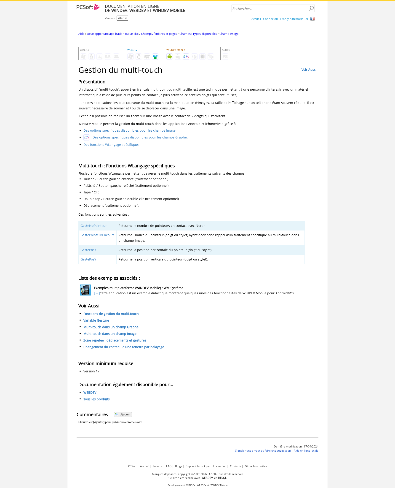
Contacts (235, 466)
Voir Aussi (309, 69)
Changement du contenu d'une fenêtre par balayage (123, 347)
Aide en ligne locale (306, 451)
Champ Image (228, 34)
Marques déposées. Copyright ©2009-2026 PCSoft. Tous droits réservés (197, 474)
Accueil (256, 19)
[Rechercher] (311, 8)
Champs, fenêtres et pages (159, 34)
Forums (158, 466)
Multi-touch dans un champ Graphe (111, 327)
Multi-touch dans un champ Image (109, 333)
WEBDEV (89, 392)
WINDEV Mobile (219, 485)
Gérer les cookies (256, 466)
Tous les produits (96, 399)
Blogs (178, 466)
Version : (111, 18)
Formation (219, 466)
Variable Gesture (96, 320)
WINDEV (190, 485)
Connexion (270, 19)
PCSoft (132, 466)
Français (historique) (294, 19)
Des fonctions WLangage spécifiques (111, 144)
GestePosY (88, 259)
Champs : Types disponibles (198, 34)
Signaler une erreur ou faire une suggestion (263, 451)
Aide (81, 34)
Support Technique (198, 466)
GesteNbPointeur (93, 225)
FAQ (168, 466)
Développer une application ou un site (113, 34)
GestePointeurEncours (97, 235)
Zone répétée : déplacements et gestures (114, 340)
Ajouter (125, 414)
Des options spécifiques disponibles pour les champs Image (129, 130)
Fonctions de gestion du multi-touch (111, 314)
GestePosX (88, 250)
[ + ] (96, 293)
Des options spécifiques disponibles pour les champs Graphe (140, 137)
